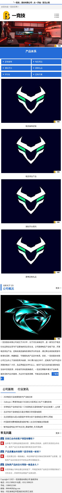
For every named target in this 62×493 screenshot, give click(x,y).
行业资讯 (23, 389)
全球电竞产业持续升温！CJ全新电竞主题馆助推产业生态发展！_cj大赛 (32, 407)
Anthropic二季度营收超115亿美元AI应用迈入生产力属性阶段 (28, 402)
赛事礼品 (38, 68)
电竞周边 (38, 62)
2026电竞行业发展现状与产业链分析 (18, 397)
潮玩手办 (8, 68)
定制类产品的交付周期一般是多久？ (22, 465)
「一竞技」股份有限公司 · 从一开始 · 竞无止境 (31, 3)
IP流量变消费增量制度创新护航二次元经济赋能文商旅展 (26, 422)
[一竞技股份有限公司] (20, 15)
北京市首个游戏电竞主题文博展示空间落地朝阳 (23, 412)
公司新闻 (8, 389)
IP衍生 (7, 74)
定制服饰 (8, 62)
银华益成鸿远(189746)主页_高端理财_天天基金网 (23, 427)
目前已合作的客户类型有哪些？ (20, 438)
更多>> (58, 288)
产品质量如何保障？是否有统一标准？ (23, 451)
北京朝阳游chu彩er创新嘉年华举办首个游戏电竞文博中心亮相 (28, 417)
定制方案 (38, 74)
